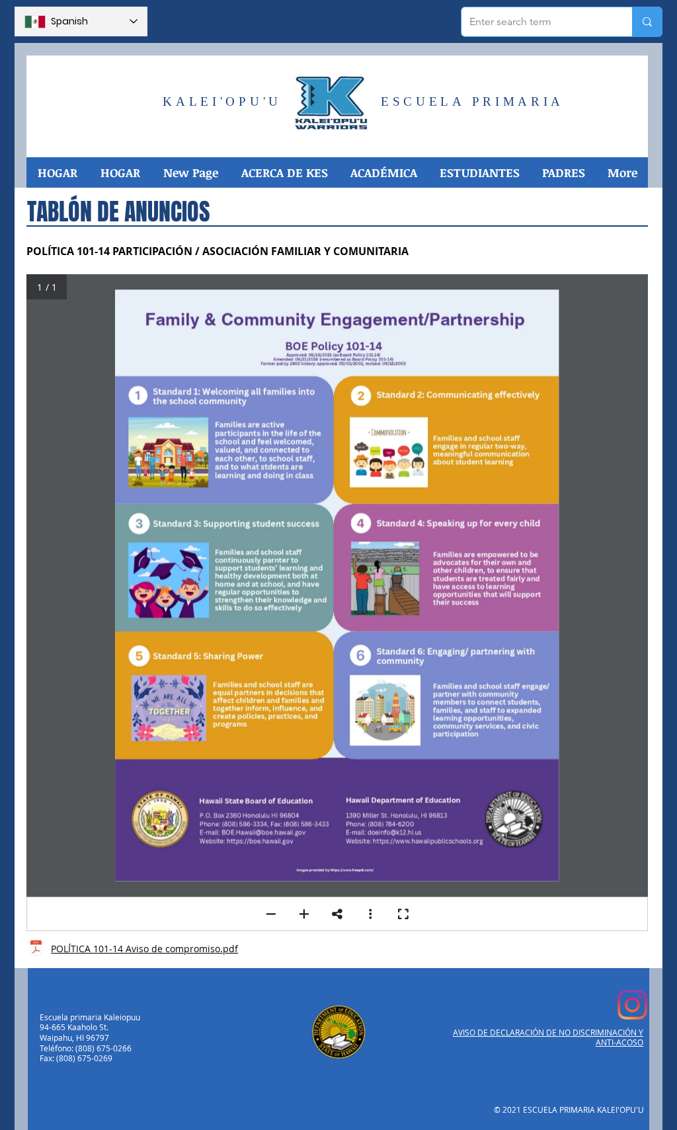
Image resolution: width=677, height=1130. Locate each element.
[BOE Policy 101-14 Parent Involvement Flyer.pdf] (36, 949)
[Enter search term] (647, 21)
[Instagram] (632, 1005)
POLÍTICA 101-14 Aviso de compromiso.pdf (144, 948)
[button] (283, 172)
